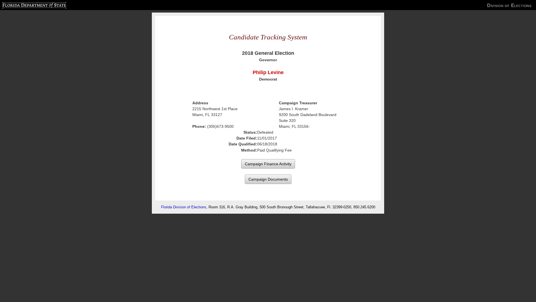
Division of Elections (509, 5)
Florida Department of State (23, 4)
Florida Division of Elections (183, 207)
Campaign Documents (268, 179)
